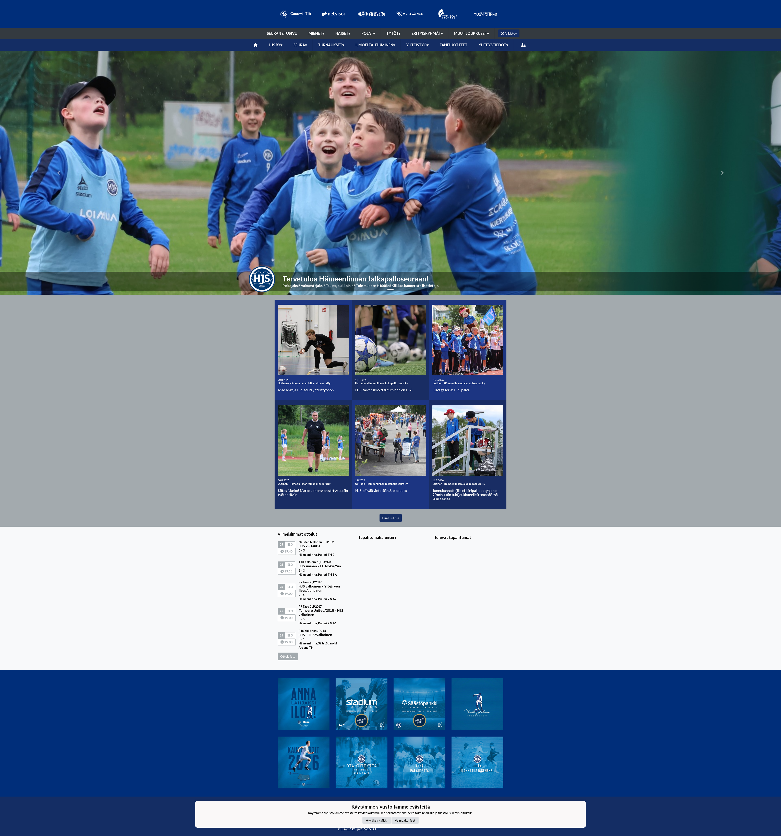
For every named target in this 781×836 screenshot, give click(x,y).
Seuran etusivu (282, 33)
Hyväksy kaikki (376, 820)
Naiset (342, 33)
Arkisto (511, 33)
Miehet (316, 33)
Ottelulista (287, 656)
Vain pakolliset (405, 820)
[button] (58, 173)
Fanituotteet (453, 45)
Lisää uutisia (390, 518)
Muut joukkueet (471, 33)
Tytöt (393, 33)
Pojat (368, 33)
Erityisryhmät (427, 33)
